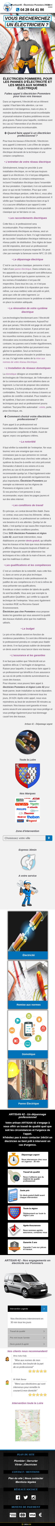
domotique (11, 374)
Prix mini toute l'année (20, 1337)
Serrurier (32, 1460)
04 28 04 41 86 (32, 10)
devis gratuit (32, 540)
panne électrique (23, 269)
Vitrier (18, 1464)
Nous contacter (34, 1478)
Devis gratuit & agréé (19, 1344)
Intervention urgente (19, 1309)
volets (42, 407)
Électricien (30, 1464)
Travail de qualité (17, 1331)
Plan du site (15, 1478)
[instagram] (33, 1498)
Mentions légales (26, 1482)
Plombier (19, 1460)
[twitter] (25, 1498)
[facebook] (18, 1498)
